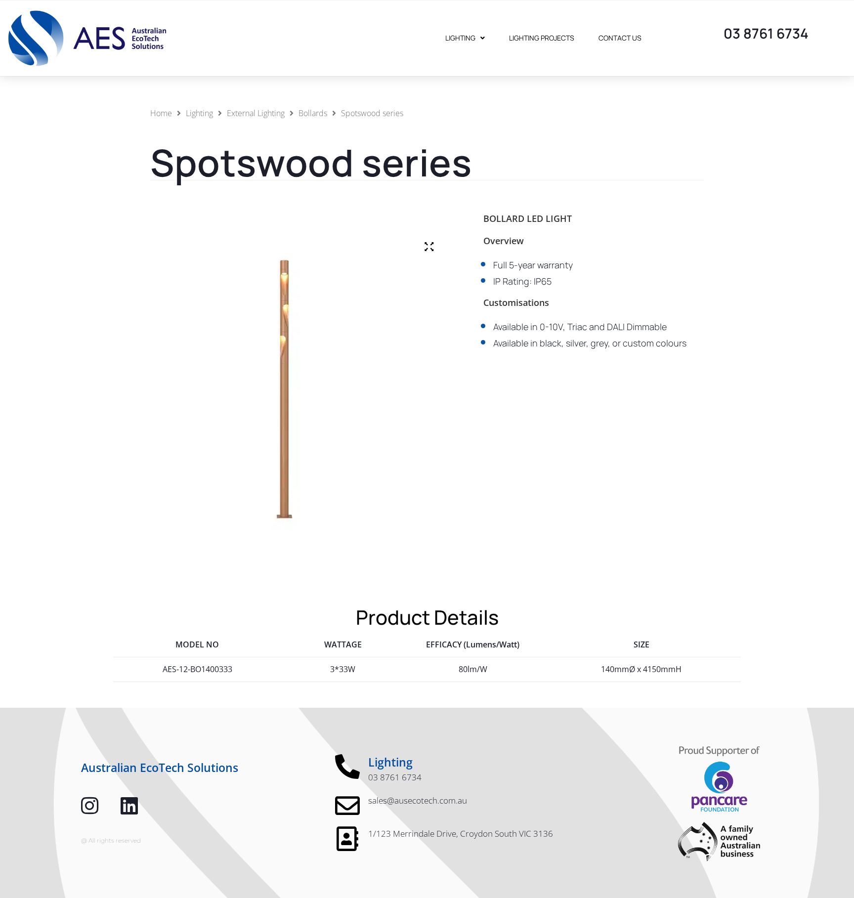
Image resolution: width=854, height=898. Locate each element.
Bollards (313, 113)
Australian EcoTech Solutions (159, 767)
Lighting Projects (541, 38)
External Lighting (256, 113)
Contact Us (619, 38)
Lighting (460, 38)
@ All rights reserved (111, 840)
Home (161, 113)
